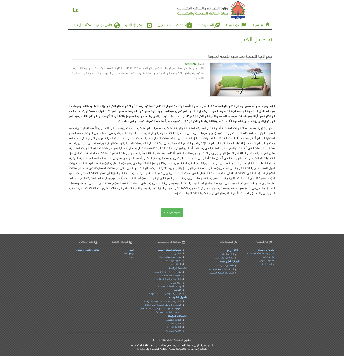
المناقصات (176, 264)
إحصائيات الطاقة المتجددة (220, 272)
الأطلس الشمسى (224, 265)
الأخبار (131, 249)
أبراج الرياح (176, 282)
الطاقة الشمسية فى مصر (221, 269)
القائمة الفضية (174, 327)
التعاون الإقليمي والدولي (87, 249)
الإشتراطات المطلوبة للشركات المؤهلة (162, 301)
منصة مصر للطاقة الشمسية (167, 272)
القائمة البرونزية (173, 330)
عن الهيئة (232, 25)
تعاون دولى (104, 25)
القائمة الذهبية (174, 323)
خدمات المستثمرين (172, 25)
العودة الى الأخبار (172, 212)
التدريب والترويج (266, 260)
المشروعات (206, 25)
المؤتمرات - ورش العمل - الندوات (165, 293)
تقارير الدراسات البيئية (170, 260)
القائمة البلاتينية (173, 320)
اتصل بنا (80, 25)
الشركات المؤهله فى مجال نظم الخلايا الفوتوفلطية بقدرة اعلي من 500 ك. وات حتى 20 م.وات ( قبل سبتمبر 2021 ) (160, 308)
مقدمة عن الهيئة (266, 249)
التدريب (177, 290)
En (75, 10)
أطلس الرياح (227, 254)
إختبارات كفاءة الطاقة (171, 275)
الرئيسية (259, 25)
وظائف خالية (268, 264)
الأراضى (177, 253)
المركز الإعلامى (135, 25)
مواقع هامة (129, 253)
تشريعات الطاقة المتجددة (168, 249)
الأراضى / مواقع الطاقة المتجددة (166, 279)
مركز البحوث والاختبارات (170, 257)
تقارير (131, 257)
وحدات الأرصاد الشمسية (169, 286)
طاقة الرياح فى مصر (223, 257)
